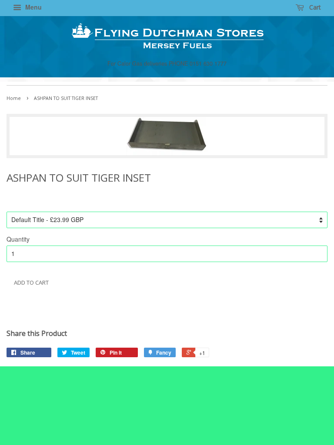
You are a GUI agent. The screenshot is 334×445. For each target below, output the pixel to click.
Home (14, 98)
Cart (314, 7)
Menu (32, 7)
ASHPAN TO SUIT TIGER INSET (57, 308)
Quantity (18, 239)
